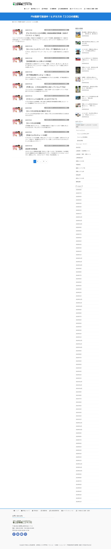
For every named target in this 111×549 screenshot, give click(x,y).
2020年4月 (79, 450)
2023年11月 (79, 302)
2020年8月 (79, 436)
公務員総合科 (79, 157)
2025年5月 (79, 241)
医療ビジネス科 (80, 161)
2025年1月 (79, 254)
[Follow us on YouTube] (21, 534)
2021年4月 (79, 409)
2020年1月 (79, 460)
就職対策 (44, 510)
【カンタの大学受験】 (33, 123)
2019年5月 (79, 488)
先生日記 (78, 147)
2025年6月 (79, 237)
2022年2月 (79, 374)
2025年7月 (79, 234)
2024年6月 (79, 278)
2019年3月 (79, 494)
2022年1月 (79, 378)
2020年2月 (79, 457)
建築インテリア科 (80, 168)
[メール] (17, 534)
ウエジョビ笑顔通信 (82, 137)
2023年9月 (79, 309)
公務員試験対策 (55, 510)
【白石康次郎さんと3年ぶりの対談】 (38, 61)
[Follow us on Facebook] (14, 534)
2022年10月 (79, 347)
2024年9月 (79, 268)
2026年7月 (79, 193)
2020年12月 (79, 422)
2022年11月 (79, 344)
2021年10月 (79, 388)
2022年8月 (79, 354)
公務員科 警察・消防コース (83, 154)
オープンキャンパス (68, 510)
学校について (26, 510)
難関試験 (78, 181)
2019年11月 (79, 467)
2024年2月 (79, 292)
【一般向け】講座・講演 (83, 510)
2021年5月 (79, 405)
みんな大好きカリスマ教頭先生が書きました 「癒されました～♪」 (90, 60)
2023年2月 (79, 333)
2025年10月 (79, 224)
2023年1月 (79, 337)
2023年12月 (79, 299)
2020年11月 (79, 426)
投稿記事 (78, 175)
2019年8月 (79, 477)
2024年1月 (79, 296)
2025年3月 (79, 248)
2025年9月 (79, 227)
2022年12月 (79, 340)
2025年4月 (79, 244)
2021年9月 (79, 392)
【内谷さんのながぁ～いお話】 (36, 135)
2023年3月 (79, 330)
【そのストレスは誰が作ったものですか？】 (41, 99)
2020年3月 (79, 453)
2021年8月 (79, 395)
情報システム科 (80, 171)
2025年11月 (79, 220)
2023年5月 (79, 323)
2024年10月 (79, 265)
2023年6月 (79, 320)
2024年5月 (79, 282)
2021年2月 (79, 416)
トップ (17, 510)
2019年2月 (79, 498)
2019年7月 (79, 481)
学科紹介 (35, 510)
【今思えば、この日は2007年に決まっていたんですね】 (45, 87)
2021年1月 (79, 419)
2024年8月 (79, 272)
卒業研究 (78, 164)
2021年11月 (79, 385)
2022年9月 (79, 350)
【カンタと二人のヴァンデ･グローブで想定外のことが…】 (46, 49)
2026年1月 (79, 213)
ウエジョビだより (80, 130)
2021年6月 (79, 402)
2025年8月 (79, 230)
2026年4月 (79, 203)
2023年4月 (79, 326)
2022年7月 (79, 357)
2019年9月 (79, 474)
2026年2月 (79, 210)
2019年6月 (79, 484)
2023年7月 (79, 316)
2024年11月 (79, 261)
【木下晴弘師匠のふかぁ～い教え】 (38, 75)
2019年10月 (79, 470)
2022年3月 (79, 371)
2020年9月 (79, 433)
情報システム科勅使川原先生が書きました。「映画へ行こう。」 (90, 105)
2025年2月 (79, 251)
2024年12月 (79, 258)
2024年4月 (79, 285)
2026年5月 (79, 200)
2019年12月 (79, 464)
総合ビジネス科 (80, 178)
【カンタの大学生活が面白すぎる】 (38, 111)
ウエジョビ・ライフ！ (81, 144)
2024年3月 (79, 289)
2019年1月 (79, 501)
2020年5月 (79, 446)
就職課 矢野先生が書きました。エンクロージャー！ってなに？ (90, 79)
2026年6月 (79, 196)
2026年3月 (79, 206)
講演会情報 (80, 140)
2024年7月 (79, 275)
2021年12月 (79, 381)
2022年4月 (79, 368)
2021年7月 (79, 398)
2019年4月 (79, 491)
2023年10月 (79, 306)
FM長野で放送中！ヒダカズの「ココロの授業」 (56, 29)
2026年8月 (79, 189)
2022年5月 (79, 364)
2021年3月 (79, 412)
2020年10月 (79, 429)
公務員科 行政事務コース (83, 150)
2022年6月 (79, 361)
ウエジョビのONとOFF (83, 133)
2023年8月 (79, 313)
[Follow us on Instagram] (25, 534)
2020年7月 (79, 440)
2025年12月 (79, 217)
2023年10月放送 (31, 149)
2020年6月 (79, 443)
